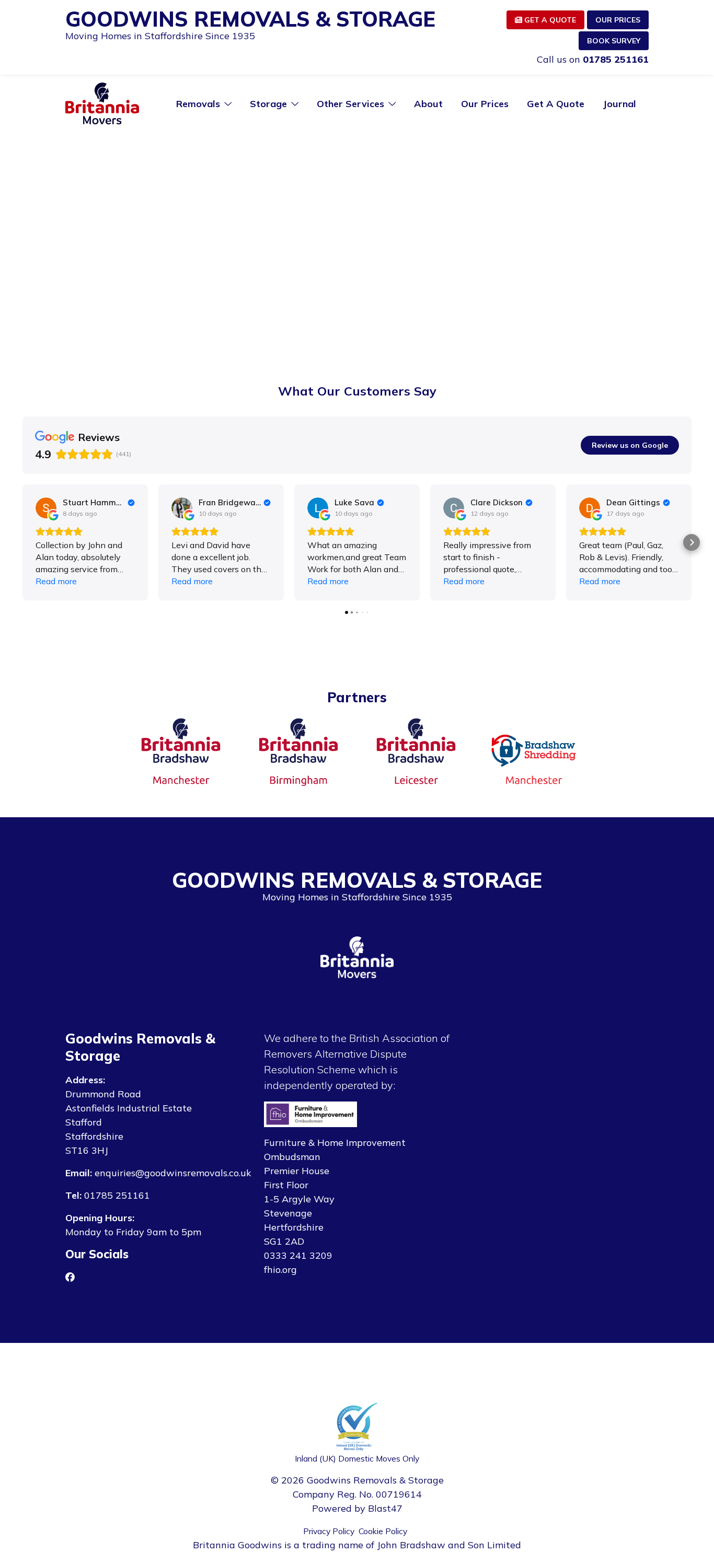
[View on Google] (46, 507)
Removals (198, 104)
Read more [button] (56, 581)
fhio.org (280, 1269)
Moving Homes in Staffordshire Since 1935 (160, 36)
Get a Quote (549, 20)
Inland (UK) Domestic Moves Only (357, 1458)
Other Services (350, 104)
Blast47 (385, 1508)
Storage (268, 104)
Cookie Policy (383, 1531)
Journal (619, 104)
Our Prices (617, 20)
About (428, 104)
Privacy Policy (328, 1531)
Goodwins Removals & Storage (250, 18)
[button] (22, 542)
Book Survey (613, 40)
